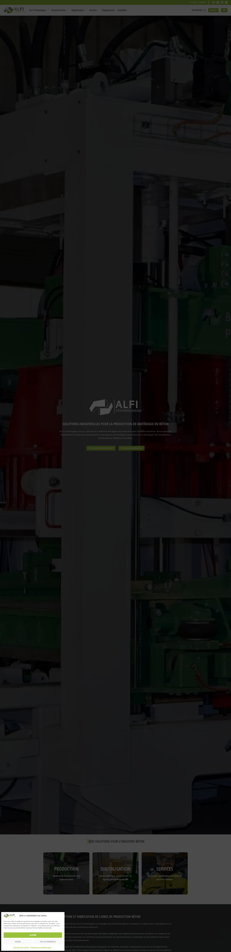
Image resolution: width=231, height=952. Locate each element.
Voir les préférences (48, 941)
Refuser (18, 941)
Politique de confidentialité (40, 947)
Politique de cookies (21, 947)
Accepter (33, 935)
